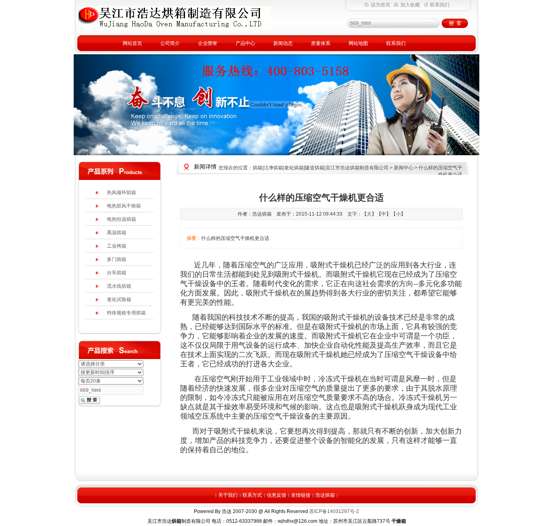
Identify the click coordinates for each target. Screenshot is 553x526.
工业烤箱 (116, 246)
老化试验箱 (119, 299)
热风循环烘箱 (121, 192)
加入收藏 (410, 5)
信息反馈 (276, 495)
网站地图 (358, 43)
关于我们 (228, 495)
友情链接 (301, 495)
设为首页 (380, 5)
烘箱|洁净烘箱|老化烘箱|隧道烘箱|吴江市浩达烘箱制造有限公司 (321, 168)
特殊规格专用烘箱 (126, 313)
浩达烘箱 (325, 495)
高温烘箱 (116, 232)
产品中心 (245, 43)
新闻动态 (283, 43)
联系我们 (439, 5)
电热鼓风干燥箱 (124, 206)
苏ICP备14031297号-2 (334, 511)
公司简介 (170, 43)
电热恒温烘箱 (121, 219)
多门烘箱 (116, 259)
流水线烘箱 (119, 286)
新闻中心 (403, 168)
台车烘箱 (116, 273)
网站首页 (132, 43)
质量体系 (320, 43)
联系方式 (252, 495)
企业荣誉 (207, 43)
